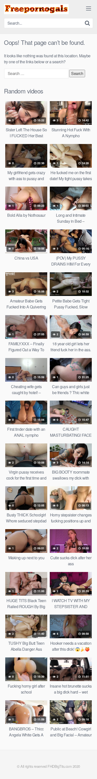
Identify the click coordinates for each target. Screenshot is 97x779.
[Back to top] (88, 768)
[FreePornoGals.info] (36, 9)
